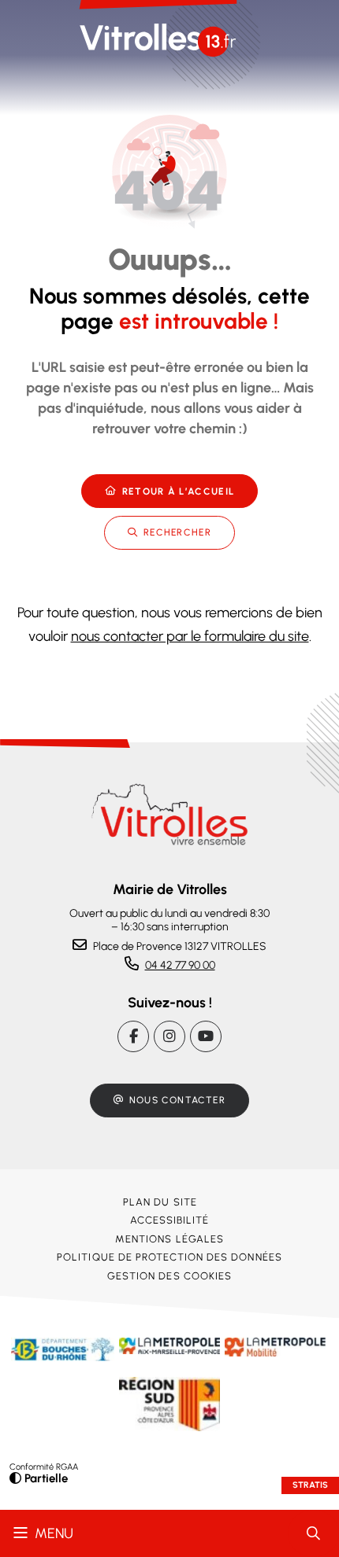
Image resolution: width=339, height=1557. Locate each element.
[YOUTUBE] (206, 1036)
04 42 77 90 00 (180, 965)
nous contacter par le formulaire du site (190, 636)
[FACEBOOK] (133, 1036)
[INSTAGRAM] (169, 1036)
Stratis (310, 1485)
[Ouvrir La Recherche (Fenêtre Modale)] (313, 1533)
